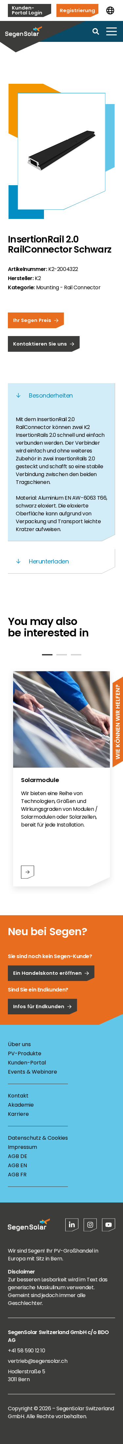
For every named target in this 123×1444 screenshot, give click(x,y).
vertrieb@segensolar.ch (37, 1361)
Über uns (19, 1044)
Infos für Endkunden (38, 1006)
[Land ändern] (110, 10)
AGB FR (17, 1174)
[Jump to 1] (47, 654)
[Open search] (96, 31)
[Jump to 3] (76, 654)
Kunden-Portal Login (27, 10)
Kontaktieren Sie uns (40, 343)
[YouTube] (108, 1224)
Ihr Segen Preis (32, 320)
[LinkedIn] (71, 1224)
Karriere (18, 1114)
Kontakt (18, 1095)
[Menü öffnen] (111, 31)
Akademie (21, 1105)
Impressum (22, 1147)
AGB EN (17, 1165)
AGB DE (17, 1156)
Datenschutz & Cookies (38, 1138)
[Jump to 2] (61, 654)
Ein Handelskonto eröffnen (47, 973)
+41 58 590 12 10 (26, 1350)
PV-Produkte (24, 1053)
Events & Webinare (32, 1072)
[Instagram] (90, 1224)
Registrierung (77, 10)
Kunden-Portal (27, 1062)
